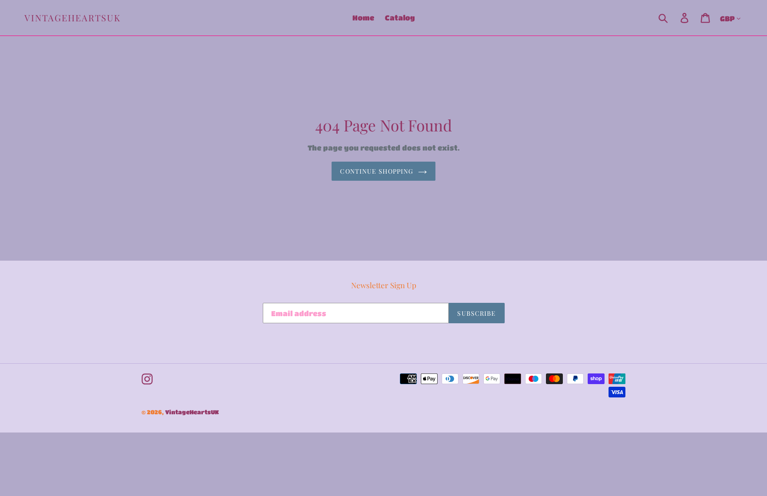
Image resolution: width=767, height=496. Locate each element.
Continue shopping (376, 171)
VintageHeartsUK (72, 17)
